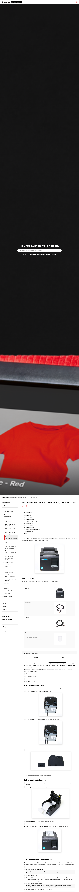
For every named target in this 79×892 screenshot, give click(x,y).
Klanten (4, 606)
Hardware (17, 497)
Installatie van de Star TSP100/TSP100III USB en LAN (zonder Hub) (10, 547)
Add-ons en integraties (7, 622)
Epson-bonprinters (8, 519)
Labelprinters (6, 583)
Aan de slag (4, 505)
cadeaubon (33, 254)
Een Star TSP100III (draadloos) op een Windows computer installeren (9, 557)
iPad (63, 657)
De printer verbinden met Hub (32, 678)
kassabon (53, 254)
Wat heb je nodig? (28, 515)
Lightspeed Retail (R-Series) (8, 497)
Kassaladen (6, 588)
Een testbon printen (30, 681)
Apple (62, 864)
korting (43, 254)
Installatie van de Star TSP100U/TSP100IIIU (10, 533)
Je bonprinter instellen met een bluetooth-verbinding (10, 575)
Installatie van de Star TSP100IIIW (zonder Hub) (10, 551)
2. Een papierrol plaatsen (29, 519)
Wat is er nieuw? (6, 502)
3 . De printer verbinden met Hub (31, 521)
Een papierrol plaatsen (31, 676)
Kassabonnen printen (8, 562)
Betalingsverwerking (7, 596)
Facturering (35, 653)
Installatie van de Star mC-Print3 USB (11, 525)
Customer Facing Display (9, 590)
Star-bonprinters (34, 497)
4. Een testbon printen (28, 523)
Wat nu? (26, 533)
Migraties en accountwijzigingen (6, 627)
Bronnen (4, 631)
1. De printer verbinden (29, 517)
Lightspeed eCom (6, 616)
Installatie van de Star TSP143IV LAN (10, 529)
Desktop (36, 657)
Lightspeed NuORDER (7, 619)
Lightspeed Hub (7, 514)
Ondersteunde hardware (9, 511)
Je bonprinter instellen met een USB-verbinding (10, 571)
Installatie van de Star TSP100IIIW (10, 541)
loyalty (38, 254)
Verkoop (4, 600)
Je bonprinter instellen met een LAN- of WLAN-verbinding (10, 566)
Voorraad (4, 603)
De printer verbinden (30, 673)
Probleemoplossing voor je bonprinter (10, 580)
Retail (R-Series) (16, 2)
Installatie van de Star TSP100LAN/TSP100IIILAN (11, 537)
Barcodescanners (7, 585)
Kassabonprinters (25, 497)
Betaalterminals (7, 593)
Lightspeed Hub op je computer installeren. (57, 662)
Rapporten (4, 613)
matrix (48, 254)
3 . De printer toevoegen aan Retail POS (32, 529)
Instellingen (5, 609)
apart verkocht (39, 639)
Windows (67, 864)
